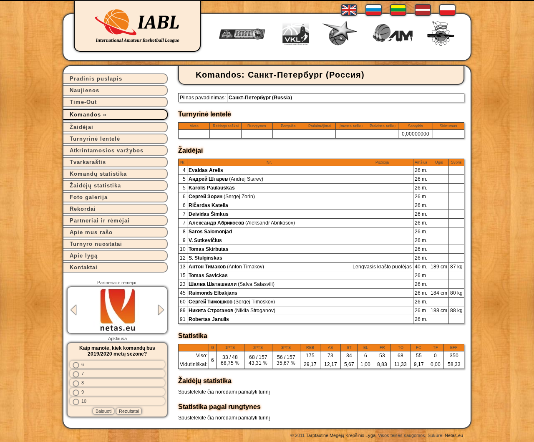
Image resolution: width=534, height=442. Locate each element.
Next (161, 310)
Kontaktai (84, 267)
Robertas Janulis (209, 319)
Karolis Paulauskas (212, 188)
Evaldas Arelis (206, 170)
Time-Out (83, 102)
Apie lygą (84, 256)
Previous (73, 310)
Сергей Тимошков (232, 302)
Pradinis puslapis (96, 79)
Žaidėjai (81, 127)
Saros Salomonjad (210, 232)
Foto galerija (89, 197)
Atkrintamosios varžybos (107, 150)
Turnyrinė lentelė (95, 139)
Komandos (85, 114)
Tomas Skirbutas (209, 249)
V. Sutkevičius (205, 240)
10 (83, 401)
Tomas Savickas (208, 275)
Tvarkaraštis (88, 162)
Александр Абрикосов (242, 223)
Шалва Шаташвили (232, 284)
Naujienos (84, 90)
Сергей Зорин (222, 197)
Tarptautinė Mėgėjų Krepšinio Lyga (340, 435)
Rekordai (83, 209)
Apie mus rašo (91, 232)
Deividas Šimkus (209, 214)
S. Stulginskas (205, 258)
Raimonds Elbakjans (213, 293)
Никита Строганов (232, 310)
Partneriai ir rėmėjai (100, 220)
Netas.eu (454, 435)
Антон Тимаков (226, 267)
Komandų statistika (98, 174)
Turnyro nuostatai (96, 244)
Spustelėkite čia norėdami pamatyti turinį (224, 392)
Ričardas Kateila (208, 205)
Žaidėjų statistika (95, 185)
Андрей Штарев (226, 179)
